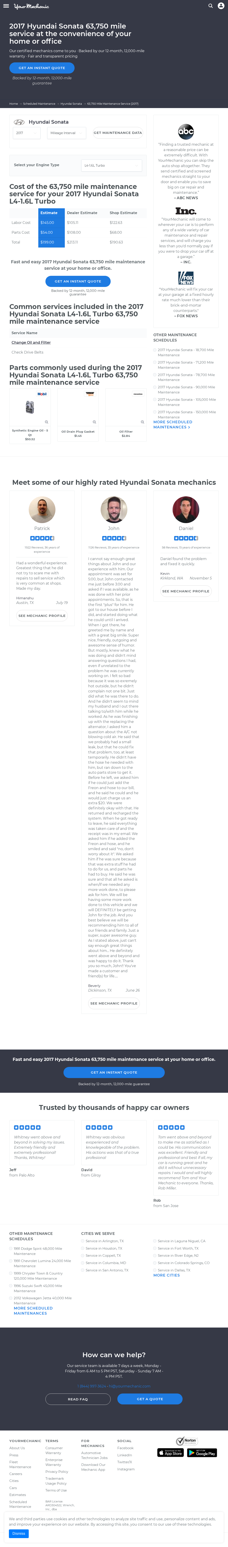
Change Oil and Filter (31, 342)
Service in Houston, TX (104, 1248)
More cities (166, 1275)
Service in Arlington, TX (105, 1241)
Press (13, 1455)
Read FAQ (78, 1399)
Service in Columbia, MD (106, 1263)
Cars (13, 1488)
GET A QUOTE (150, 1399)
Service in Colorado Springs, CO (184, 1263)
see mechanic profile (42, 616)
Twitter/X (124, 1462)
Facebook (125, 1448)
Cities (13, 1481)
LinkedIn (124, 1455)
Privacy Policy (56, 1471)
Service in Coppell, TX (103, 1255)
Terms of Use (56, 1490)
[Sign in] (221, 5)
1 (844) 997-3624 (92, 1386)
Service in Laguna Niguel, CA (182, 1241)
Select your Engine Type (36, 165)
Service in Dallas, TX (174, 1270)
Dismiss (18, 1533)
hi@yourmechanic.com (130, 1386)
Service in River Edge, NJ (178, 1255)
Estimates (17, 1495)
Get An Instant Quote (78, 281)
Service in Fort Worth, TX (178, 1248)
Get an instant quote (42, 68)
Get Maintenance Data (118, 133)
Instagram (126, 1469)
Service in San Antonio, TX (107, 1270)
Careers (15, 1474)
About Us (17, 1448)
